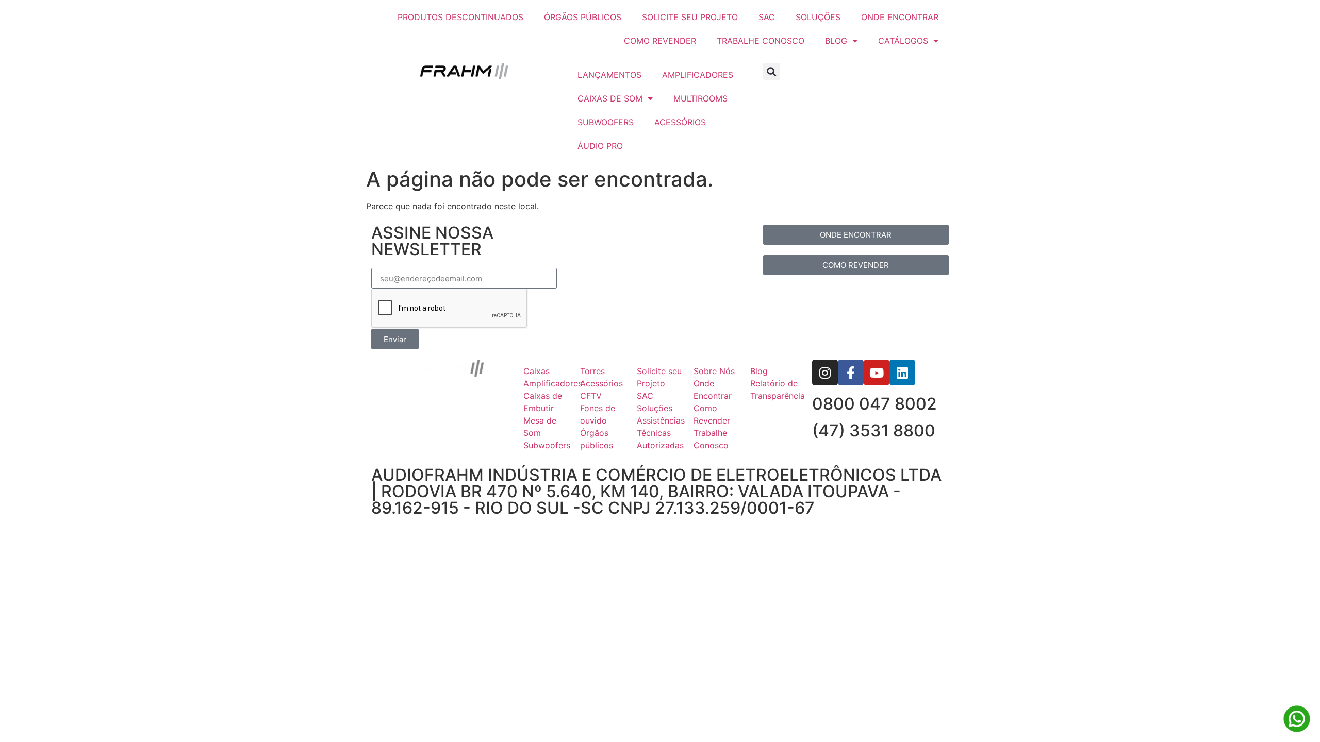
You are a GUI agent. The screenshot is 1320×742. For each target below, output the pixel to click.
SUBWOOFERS (606, 122)
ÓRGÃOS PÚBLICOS (582, 17)
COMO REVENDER (660, 41)
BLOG (836, 41)
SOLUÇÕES (818, 17)
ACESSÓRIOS (680, 122)
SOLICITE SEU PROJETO (690, 17)
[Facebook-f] (851, 372)
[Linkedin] (902, 372)
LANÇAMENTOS (609, 75)
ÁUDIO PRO (600, 146)
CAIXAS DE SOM (610, 98)
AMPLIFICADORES (697, 75)
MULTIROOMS (700, 98)
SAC (766, 17)
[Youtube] (876, 372)
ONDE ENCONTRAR (899, 17)
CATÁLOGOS (903, 41)
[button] (771, 71)
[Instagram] (825, 372)
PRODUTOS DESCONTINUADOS (460, 17)
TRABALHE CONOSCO (760, 41)
